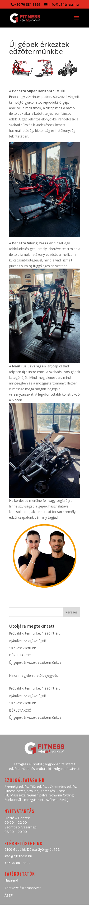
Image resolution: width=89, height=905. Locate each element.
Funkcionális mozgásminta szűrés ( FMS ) (36, 799)
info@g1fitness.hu (18, 856)
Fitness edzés (15, 791)
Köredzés (47, 791)
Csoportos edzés (63, 786)
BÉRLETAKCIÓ (20, 655)
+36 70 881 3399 (17, 862)
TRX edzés (38, 786)
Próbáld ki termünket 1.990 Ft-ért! (35, 633)
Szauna (32, 791)
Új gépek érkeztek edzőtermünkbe (35, 662)
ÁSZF (9, 895)
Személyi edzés (16, 786)
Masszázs (17, 795)
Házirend (11, 880)
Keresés (71, 612)
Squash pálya (37, 795)
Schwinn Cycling (61, 795)
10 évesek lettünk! (23, 648)
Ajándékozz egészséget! (27, 640)
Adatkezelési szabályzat (23, 888)
